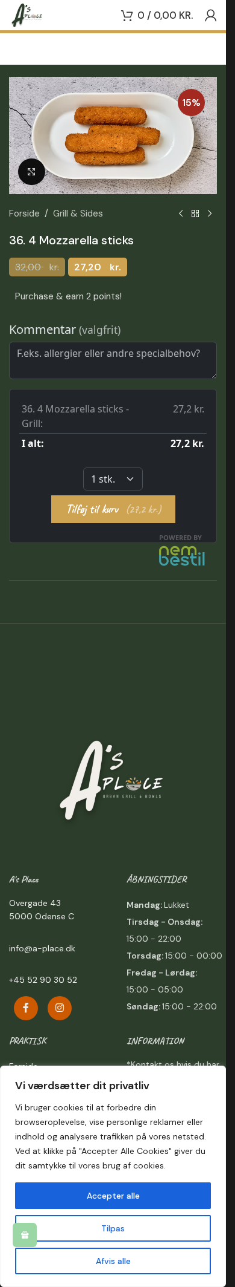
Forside (24, 213)
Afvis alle (113, 1261)
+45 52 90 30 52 (43, 979)
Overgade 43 (35, 903)
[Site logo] (27, 14)
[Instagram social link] (60, 1008)
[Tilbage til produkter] (195, 213)
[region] (113, 1176)
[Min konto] (211, 15)
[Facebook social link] (26, 1008)
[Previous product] (181, 213)
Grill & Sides (78, 213)
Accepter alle (113, 1195)
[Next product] (209, 213)
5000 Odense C (41, 916)
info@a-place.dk (42, 948)
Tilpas (113, 1228)
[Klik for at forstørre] (31, 172)
